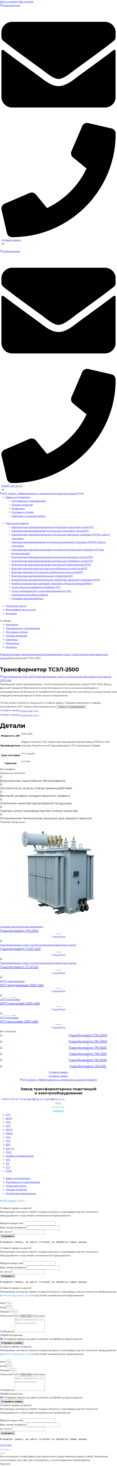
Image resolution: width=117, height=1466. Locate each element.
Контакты (11, 647)
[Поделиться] (7, 1449)
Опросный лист (10, 1315)
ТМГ (8, 1159)
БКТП (9, 1118)
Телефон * (6, 1311)
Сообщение (7, 1331)
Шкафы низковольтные (20, 1156)
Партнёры (12, 639)
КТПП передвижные (12, 981)
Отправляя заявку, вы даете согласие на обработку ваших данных (42, 1339)
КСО (8, 1122)
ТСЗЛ (9, 1171)
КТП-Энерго (9, 1200)
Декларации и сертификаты (23, 628)
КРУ (8, 1126)
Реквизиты (12, 643)
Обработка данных (11, 1335)
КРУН (9, 1129)
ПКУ (8, 1141)
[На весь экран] (4, 1449)
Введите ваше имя (11, 1223)
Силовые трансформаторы (25, 654)
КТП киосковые (9, 1017)
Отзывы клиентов (16, 635)
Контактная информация (21, 1193)
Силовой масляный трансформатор (21, 926)
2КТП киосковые (10, 999)
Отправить (7, 1236)
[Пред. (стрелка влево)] (1, 1453)
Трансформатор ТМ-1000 (88, 1060)
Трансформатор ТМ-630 (87, 1066)
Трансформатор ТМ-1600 (88, 1047)
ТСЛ (8, 1167)
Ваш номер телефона (13, 1227)
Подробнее (58, 936)
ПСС (8, 1137)
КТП (8, 1114)
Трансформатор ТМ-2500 (19, 930)
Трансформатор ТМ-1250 (88, 1053)
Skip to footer (26, 1)
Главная (4, 654)
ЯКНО (9, 1133)
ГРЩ (8, 1152)
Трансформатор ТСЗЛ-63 (19, 967)
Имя (3, 1303)
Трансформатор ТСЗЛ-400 (20, 949)
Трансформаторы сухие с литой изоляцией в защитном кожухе (38, 945)
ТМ (7, 1163)
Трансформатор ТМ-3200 (87, 1035)
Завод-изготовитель (18, 1178)
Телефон (5, 1370)
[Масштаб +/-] (1, 1449)
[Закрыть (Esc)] (10, 1449)
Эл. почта (6, 1232)
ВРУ (8, 1144)
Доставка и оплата (17, 632)
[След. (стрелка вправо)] (4, 1453)
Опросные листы (16, 1186)
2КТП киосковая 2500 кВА (20, 1003)
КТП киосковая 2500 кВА (19, 1021)
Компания (12, 624)
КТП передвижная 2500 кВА (22, 985)
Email (3, 1307)
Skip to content (9, 1)
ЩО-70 (10, 1148)
